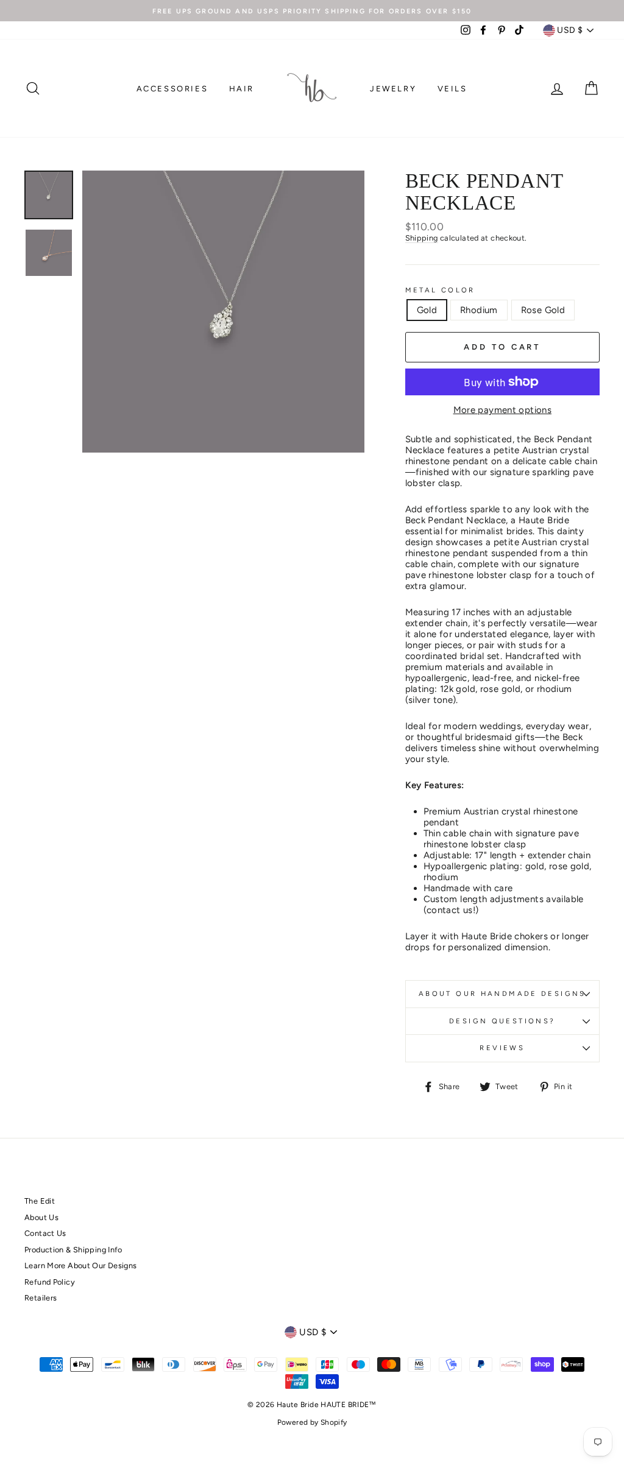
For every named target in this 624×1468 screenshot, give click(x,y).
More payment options (502, 409)
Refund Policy (49, 1281)
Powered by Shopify (312, 1422)
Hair (241, 88)
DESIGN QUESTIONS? (502, 1021)
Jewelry (393, 88)
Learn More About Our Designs (80, 1265)
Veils (452, 88)
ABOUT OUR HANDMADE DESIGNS (502, 993)
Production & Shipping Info (73, 1249)
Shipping (421, 237)
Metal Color (440, 290)
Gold (427, 310)
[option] (312, 10)
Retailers (40, 1297)
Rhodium (479, 310)
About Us (41, 1217)
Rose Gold (543, 310)
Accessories (172, 88)
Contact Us (45, 1233)
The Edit (39, 1200)
